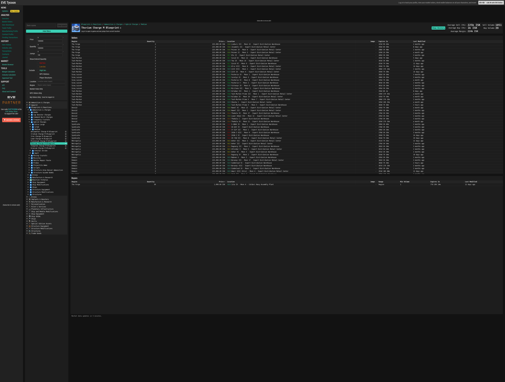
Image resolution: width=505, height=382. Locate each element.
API (3, 85)
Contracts (5, 54)
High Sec (43, 70)
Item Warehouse (8, 25)
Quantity (33, 46)
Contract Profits (7, 34)
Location (33, 81)
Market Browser (8, 65)
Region (32, 85)
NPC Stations (44, 74)
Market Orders (7, 22)
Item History (6, 45)
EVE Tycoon (8, 2)
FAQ (3, 88)
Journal (5, 57)
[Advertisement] (264, 13)
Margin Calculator (8, 72)
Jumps (32, 53)
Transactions (6, 51)
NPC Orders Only (36, 93)
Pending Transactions (10, 37)
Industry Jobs (7, 48)
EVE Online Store (11, 111)
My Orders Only (35, 97)
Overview (5, 18)
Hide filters (47, 31)
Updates (10, 11)
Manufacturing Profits (10, 31)
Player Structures (46, 78)
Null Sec (43, 63)
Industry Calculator (9, 75)
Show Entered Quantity (38, 59)
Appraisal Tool (7, 78)
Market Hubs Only (36, 89)
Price (32, 39)
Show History (438, 28)
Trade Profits (6, 28)
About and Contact (9, 91)
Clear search (62, 25)
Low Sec (43, 67)
